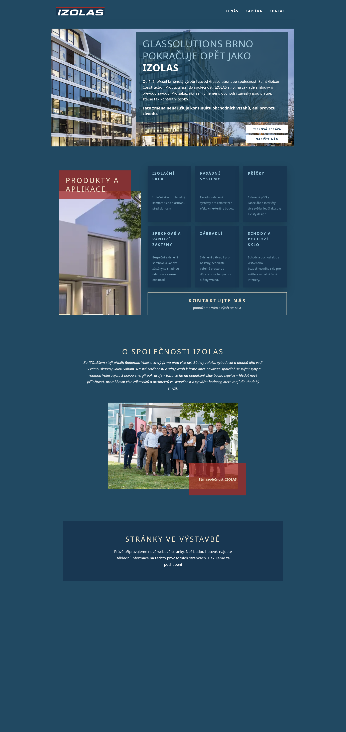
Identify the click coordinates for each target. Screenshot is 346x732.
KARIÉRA (253, 11)
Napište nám (267, 139)
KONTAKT (278, 11)
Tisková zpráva (267, 129)
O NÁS (232, 11)
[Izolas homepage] (80, 11)
